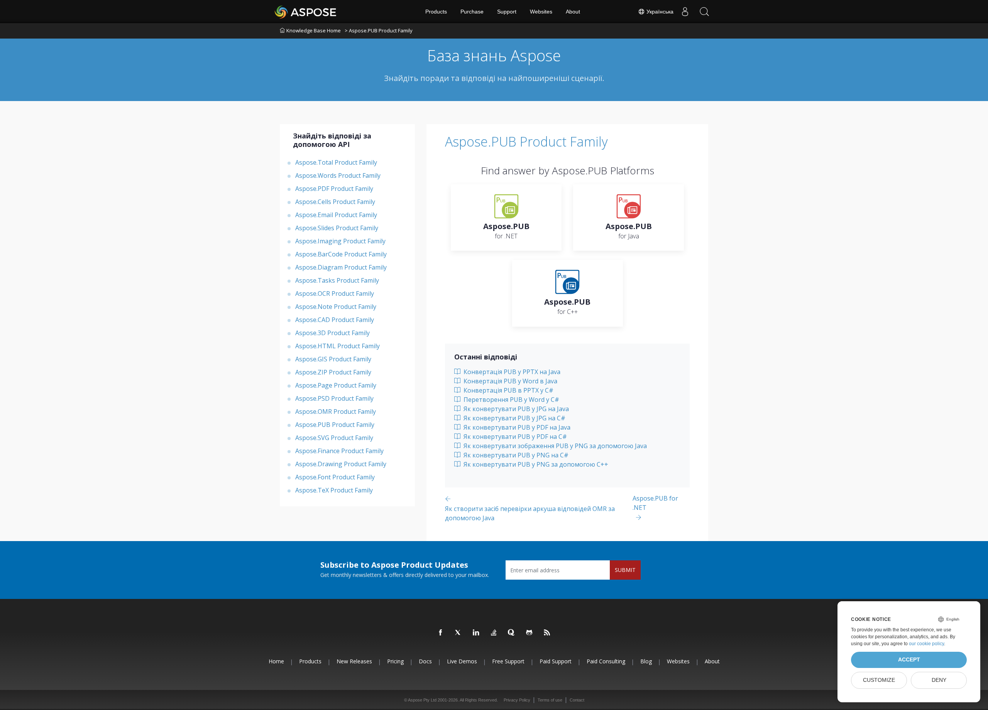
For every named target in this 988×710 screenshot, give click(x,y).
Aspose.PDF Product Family (334, 188)
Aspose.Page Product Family (335, 385)
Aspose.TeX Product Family (334, 490)
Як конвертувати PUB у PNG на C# (515, 455)
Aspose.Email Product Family (336, 215)
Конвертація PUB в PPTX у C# (507, 390)
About (573, 11)
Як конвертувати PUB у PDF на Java (516, 427)
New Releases (354, 661)
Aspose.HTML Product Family (337, 346)
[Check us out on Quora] (512, 633)
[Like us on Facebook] (441, 633)
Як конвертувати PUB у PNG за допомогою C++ (535, 464)
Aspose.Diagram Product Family (341, 267)
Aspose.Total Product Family (336, 162)
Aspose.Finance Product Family (339, 451)
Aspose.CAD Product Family (334, 319)
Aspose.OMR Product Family (335, 411)
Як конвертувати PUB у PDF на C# (514, 436)
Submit (625, 569)
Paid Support (556, 661)
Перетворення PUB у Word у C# (510, 399)
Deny (939, 680)
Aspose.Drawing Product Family (340, 464)
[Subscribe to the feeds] (547, 633)
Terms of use (550, 700)
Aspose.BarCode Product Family (341, 254)
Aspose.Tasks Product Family (337, 280)
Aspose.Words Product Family (338, 175)
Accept (909, 660)
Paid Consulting (606, 661)
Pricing (395, 661)
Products (436, 11)
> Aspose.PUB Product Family (379, 30)
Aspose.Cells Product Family (335, 201)
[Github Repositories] (529, 633)
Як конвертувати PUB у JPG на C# (513, 418)
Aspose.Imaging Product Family (340, 241)
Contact (577, 700)
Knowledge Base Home (313, 30)
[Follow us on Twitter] (458, 633)
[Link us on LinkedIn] (476, 633)
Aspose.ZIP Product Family (333, 372)
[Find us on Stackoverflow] (494, 633)
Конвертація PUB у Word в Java (509, 381)
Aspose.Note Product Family (335, 306)
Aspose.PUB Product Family (334, 424)
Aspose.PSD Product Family (334, 398)
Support (506, 11)
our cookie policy (926, 643)
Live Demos (462, 661)
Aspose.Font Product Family (335, 477)
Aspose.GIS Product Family (333, 359)
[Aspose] (306, 11)
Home (276, 661)
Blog (646, 661)
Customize (879, 680)
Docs (425, 661)
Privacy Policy (517, 700)
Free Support (508, 661)
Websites (541, 11)
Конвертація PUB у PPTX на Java (511, 372)
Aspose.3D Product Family (332, 333)
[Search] (704, 11)
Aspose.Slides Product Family (336, 228)
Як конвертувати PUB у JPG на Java (515, 409)
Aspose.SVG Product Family (334, 437)
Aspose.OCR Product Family (334, 293)
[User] (685, 11)
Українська (659, 11)
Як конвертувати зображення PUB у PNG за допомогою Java (554, 446)
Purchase (472, 11)
